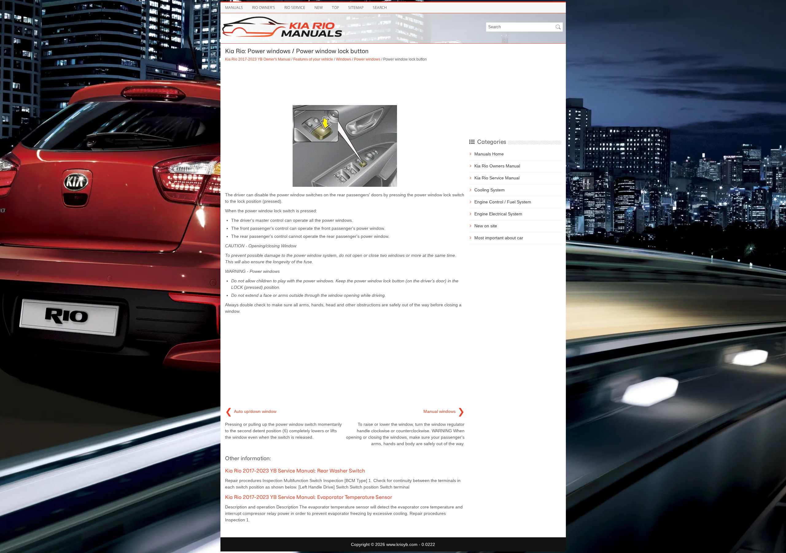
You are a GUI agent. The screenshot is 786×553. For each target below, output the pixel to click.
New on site (485, 225)
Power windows (367, 59)
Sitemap (356, 7)
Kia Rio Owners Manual (497, 165)
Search (380, 7)
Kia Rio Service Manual (496, 177)
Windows (343, 59)
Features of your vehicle (313, 59)
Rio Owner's (263, 7)
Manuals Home (489, 153)
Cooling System (489, 189)
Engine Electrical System (498, 213)
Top (335, 7)
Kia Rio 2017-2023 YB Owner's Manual (257, 59)
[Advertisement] (345, 83)
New (318, 7)
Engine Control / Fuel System (502, 201)
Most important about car (498, 237)
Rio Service (294, 7)
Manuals (234, 7)
